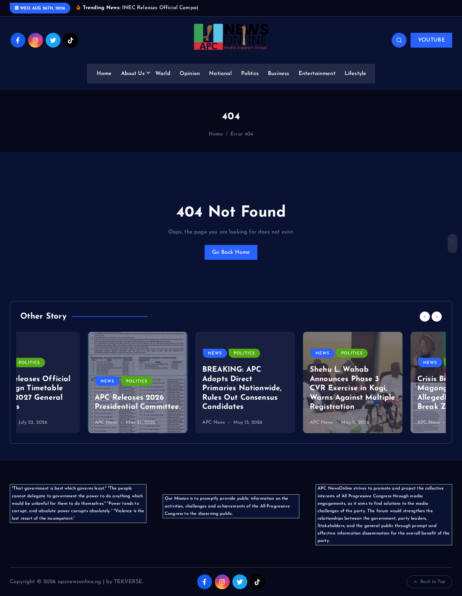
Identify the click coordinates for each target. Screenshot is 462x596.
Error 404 (241, 134)
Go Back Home (231, 252)
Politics (250, 73)
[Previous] (425, 317)
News (40, 381)
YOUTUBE (431, 40)
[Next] (437, 317)
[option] (70, 382)
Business (278, 73)
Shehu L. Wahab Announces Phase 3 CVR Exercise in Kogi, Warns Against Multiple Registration (285, 388)
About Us (133, 73)
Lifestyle (355, 73)
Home (104, 73)
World (162, 73)
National (220, 73)
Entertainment (317, 73)
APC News (38, 422)
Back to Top (432, 581)
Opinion (190, 73)
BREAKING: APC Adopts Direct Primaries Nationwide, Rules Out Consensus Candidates (174, 388)
